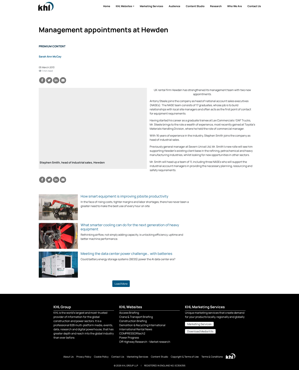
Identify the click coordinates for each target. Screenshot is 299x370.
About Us (68, 356)
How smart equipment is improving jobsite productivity (124, 196)
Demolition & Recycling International (142, 325)
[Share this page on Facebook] (42, 80)
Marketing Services (151, 6)
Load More (121, 284)
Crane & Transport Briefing (136, 317)
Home (106, 6)
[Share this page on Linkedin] (56, 80)
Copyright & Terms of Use (185, 356)
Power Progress (129, 337)
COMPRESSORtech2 (132, 333)
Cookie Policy (101, 356)
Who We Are (234, 6)
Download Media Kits (200, 331)
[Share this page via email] (63, 80)
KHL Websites (124, 6)
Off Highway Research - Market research (144, 342)
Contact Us (254, 6)
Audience (174, 6)
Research (216, 6)
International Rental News (135, 329)
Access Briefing (129, 313)
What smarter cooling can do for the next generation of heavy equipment (130, 227)
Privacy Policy (83, 356)
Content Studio (195, 6)
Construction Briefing (133, 321)
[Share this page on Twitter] (49, 80)
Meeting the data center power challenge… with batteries (126, 253)
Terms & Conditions (212, 356)
